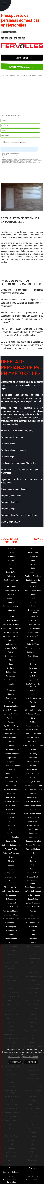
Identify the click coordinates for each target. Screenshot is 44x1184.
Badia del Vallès (33, 644)
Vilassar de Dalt (11, 648)
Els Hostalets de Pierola (33, 745)
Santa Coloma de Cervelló (33, 685)
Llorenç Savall (11, 781)
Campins (33, 602)
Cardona (11, 942)
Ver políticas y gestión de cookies (23, 1057)
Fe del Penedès (11, 938)
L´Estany (11, 616)
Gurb (11, 664)
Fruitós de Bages (33, 895)
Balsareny (33, 753)
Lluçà (11, 1176)
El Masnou (11, 745)
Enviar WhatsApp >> (20, 66)
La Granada (32, 606)
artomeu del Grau (11, 915)
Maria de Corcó (33, 769)
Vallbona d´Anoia (33, 714)
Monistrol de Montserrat (11, 628)
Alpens (11, 594)
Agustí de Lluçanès (33, 590)
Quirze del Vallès (11, 903)
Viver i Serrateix (33, 773)
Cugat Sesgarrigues (33, 887)
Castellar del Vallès (33, 919)
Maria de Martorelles (33, 698)
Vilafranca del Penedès (33, 805)
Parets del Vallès (11, 706)
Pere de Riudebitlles (33, 730)
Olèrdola (11, 694)
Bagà (33, 598)
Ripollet (33, 777)
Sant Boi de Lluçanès (11, 911)
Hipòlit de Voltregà (11, 726)
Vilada (11, 660)
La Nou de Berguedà (33, 891)
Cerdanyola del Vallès (11, 624)
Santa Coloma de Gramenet (33, 581)
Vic (33, 660)
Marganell (11, 761)
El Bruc (33, 548)
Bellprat (33, 942)
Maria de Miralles (11, 632)
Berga (11, 881)
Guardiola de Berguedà (11, 765)
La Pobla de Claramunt (11, 891)
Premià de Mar (33, 1176)
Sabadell (33, 793)
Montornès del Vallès (33, 624)
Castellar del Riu (11, 923)
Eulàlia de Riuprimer (33, 576)
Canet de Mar (11, 841)
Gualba (33, 765)
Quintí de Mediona (33, 849)
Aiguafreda (11, 598)
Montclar (33, 861)
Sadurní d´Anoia (33, 797)
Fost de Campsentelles (11, 899)
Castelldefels (11, 698)
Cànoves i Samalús (11, 837)
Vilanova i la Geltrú (32, 648)
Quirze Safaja (33, 899)
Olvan (11, 857)
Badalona (11, 813)
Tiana (33, 930)
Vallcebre (11, 576)
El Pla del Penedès (33, 741)
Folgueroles (11, 672)
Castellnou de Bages (11, 1172)
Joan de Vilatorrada (33, 734)
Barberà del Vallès (11, 714)
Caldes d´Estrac (33, 817)
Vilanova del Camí (33, 801)
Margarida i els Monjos (11, 636)
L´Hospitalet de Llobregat (33, 611)
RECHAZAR (15, 1062)
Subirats (11, 722)
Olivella (11, 861)
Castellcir (33, 938)
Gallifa (32, 865)
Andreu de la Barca (11, 590)
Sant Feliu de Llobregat (33, 785)
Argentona (11, 873)
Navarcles (33, 564)
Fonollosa (33, 668)
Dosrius (11, 552)
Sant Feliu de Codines (11, 789)
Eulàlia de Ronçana (11, 753)
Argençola (33, 1168)
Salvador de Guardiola (11, 845)
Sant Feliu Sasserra (11, 730)
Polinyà (11, 652)
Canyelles (33, 833)
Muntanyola (33, 821)
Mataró (33, 586)
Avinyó (11, 817)
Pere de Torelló (11, 849)
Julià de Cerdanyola (33, 829)
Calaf (33, 915)
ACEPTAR (31, 1062)
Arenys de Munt (33, 873)
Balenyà (33, 750)
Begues (11, 865)
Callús (33, 640)
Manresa (11, 564)
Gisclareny (11, 668)
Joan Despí (11, 833)
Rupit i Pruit (33, 680)
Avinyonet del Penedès (33, 813)
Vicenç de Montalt (11, 907)
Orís (33, 853)
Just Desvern (11, 785)
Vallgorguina (11, 757)
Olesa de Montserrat (11, 710)
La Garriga (11, 610)
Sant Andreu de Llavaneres (33, 882)
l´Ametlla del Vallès (11, 620)
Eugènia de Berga (11, 580)
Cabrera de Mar (11, 805)
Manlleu (33, 672)
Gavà (33, 706)
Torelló (11, 684)
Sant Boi (33, 911)
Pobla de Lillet (33, 652)
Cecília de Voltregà (11, 801)
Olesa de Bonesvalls (33, 710)
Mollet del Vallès (11, 734)
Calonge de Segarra (11, 606)
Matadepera (11, 927)
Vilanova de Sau (33, 761)
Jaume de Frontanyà (11, 738)
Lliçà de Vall (33, 552)
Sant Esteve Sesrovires (33, 789)
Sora (11, 869)
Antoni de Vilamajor (11, 853)
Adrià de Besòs (33, 636)
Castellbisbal (33, 656)
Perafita (33, 702)
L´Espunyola (33, 616)
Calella (11, 560)
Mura (11, 568)
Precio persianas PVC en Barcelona (25, 75)
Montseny (11, 825)
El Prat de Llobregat (11, 750)
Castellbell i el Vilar (11, 919)
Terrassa (11, 934)
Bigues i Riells (33, 877)
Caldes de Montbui (32, 726)
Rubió (33, 560)
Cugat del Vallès (11, 797)
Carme (33, 690)
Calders (11, 821)
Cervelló (33, 620)
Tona (11, 829)
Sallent (11, 640)
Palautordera (11, 793)
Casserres (11, 690)
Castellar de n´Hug (33, 923)
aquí (2, 163)
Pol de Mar (33, 676)
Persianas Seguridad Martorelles (11, 1181)
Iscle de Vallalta (33, 738)
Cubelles (32, 572)
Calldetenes (11, 644)
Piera (11, 702)
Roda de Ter (11, 572)
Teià (33, 934)
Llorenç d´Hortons (33, 781)
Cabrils (11, 602)
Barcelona (11, 548)
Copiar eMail (21, 57)
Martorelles (11, 586)
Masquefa (33, 927)
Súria (33, 718)
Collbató (11, 741)
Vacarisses (11, 718)
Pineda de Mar (11, 656)
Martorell (33, 757)
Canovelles (33, 837)
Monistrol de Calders (33, 628)
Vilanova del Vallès (11, 887)
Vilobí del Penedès (11, 777)
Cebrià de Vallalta (33, 907)
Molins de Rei (33, 556)
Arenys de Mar (11, 877)
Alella (33, 594)
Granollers (11, 769)
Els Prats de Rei (11, 930)
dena (33, 694)
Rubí (33, 568)
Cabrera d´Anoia (11, 773)
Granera (33, 664)
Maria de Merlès (33, 632)
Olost (33, 857)
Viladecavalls (11, 809)
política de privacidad (20, 142)
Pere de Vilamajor (33, 845)
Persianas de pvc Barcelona (8, 75)
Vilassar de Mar (33, 825)
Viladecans (33, 809)
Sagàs (32, 1172)
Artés (11, 1168)
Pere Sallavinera (11, 680)
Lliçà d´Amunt (11, 556)
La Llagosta (11, 895)
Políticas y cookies (32, 1180)
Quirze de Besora (33, 903)
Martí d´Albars (11, 676)
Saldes (33, 722)
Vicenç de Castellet (33, 841)
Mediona (33, 869)
